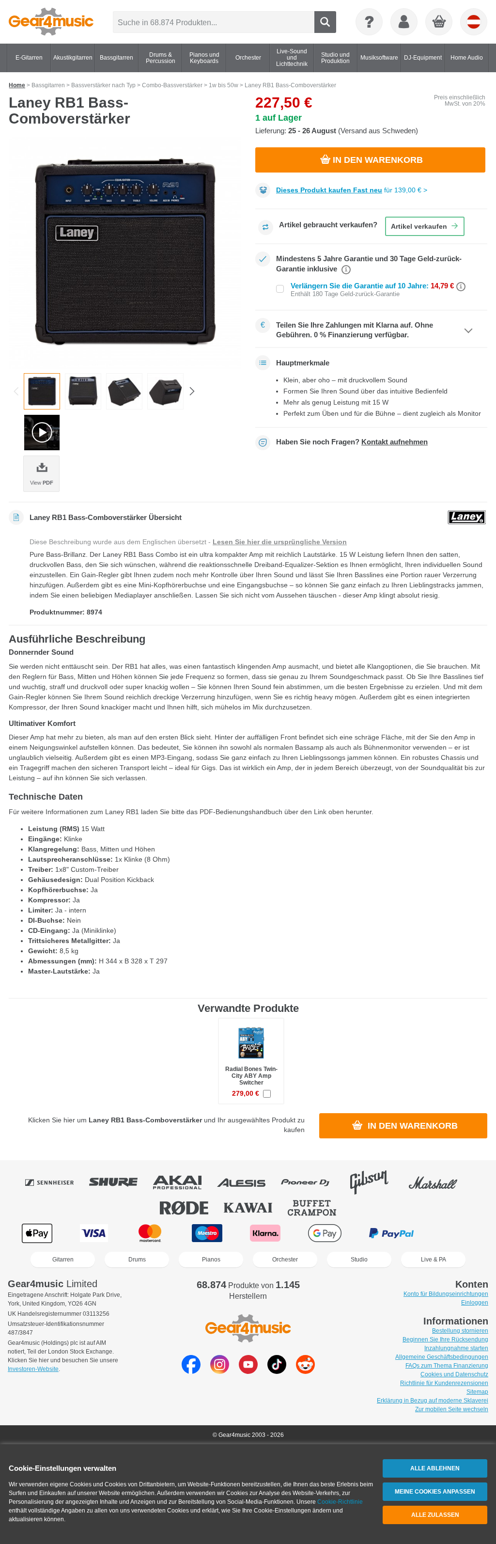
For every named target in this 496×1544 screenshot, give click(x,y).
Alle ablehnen (435, 1468)
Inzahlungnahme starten (456, 1348)
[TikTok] (276, 1371)
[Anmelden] (404, 22)
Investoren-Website (33, 1369)
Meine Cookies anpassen (435, 1491)
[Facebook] (191, 1371)
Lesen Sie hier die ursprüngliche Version (280, 542)
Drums (137, 1259)
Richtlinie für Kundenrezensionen (444, 1383)
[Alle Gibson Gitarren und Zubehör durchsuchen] (376, 1182)
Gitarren (63, 1259)
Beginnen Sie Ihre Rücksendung (445, 1339)
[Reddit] (305, 1371)
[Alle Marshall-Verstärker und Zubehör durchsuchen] (440, 1182)
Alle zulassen (435, 1515)
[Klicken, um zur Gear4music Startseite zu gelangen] (51, 22)
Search (325, 22)
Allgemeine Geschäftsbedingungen (441, 1357)
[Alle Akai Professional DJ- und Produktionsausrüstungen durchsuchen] (184, 1182)
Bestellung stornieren (460, 1330)
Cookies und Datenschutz (454, 1374)
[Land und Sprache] (474, 22)
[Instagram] (219, 1371)
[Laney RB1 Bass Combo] (125, 253)
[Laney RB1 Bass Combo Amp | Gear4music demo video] (42, 432)
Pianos (211, 1259)
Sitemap (477, 1391)
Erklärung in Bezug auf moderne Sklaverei (432, 1400)
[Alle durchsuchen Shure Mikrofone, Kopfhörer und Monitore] (120, 1182)
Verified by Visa (457, 1233)
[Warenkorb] (439, 22)
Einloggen (474, 1302)
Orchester (285, 1259)
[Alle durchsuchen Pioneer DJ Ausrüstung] (312, 1182)
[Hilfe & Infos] (369, 22)
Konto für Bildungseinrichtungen (445, 1294)
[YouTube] (248, 1371)
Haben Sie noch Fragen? (352, 442)
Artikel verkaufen (419, 226)
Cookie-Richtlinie (340, 1501)
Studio (359, 1259)
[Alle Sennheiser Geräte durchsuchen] (56, 1182)
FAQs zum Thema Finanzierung (446, 1365)
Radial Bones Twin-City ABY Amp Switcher (251, 1076)
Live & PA (433, 1259)
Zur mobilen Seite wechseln (451, 1409)
